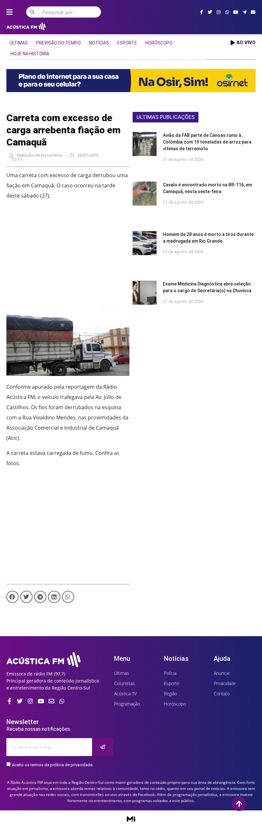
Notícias (99, 42)
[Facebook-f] (201, 12)
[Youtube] (236, 12)
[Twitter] (210, 12)
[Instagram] (218, 12)
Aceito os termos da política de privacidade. (52, 764)
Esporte (127, 42)
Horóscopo (159, 42)
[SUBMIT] (102, 747)
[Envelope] (253, 12)
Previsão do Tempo (58, 42)
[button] (12, 597)
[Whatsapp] (227, 12)
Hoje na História (30, 53)
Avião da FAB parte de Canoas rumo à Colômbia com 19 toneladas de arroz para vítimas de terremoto (207, 142)
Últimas (19, 42)
